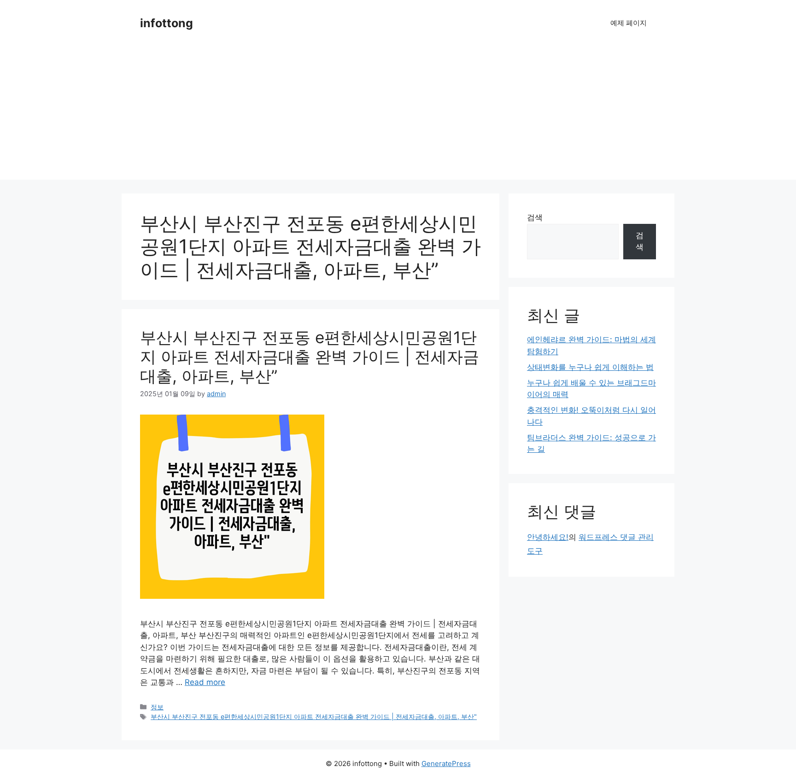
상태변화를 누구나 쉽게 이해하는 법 (590, 367)
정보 (157, 707)
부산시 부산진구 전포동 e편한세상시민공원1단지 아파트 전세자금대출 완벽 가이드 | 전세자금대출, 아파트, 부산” (309, 357)
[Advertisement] (398, 115)
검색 (535, 217)
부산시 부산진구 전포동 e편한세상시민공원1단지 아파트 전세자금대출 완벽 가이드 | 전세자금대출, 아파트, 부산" (314, 716)
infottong (166, 23)
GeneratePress (446, 763)
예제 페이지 (628, 22)
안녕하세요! (547, 537)
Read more (205, 682)
